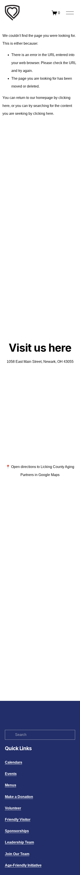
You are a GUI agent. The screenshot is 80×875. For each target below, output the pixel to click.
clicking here (43, 113)
